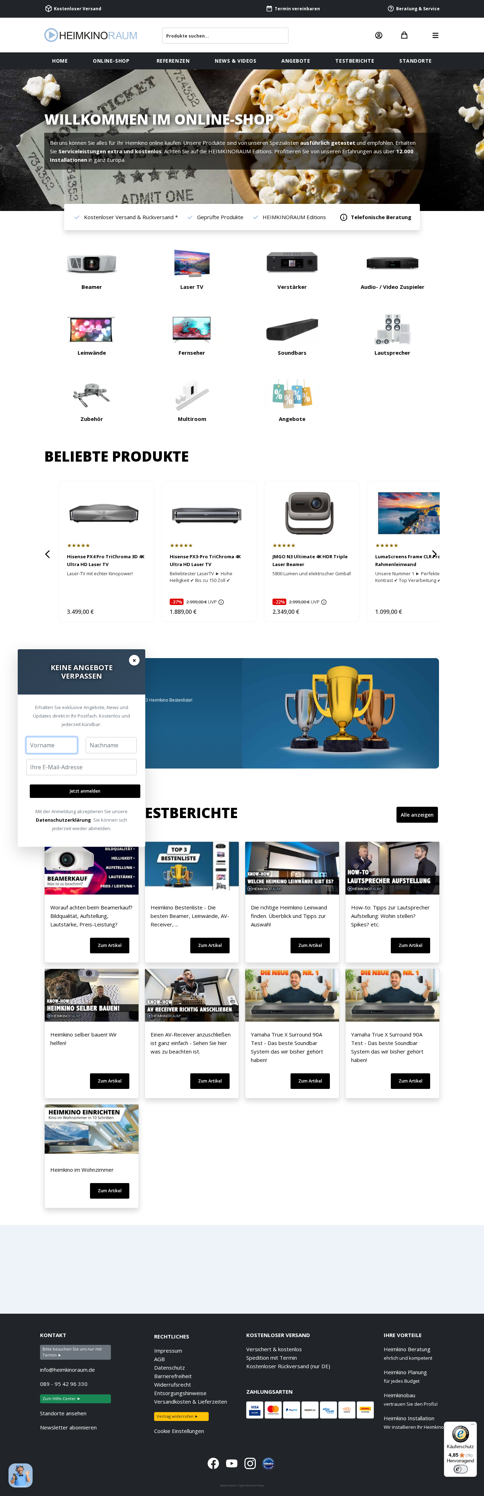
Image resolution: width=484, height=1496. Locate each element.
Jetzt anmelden (85, 791)
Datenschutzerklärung (63, 820)
